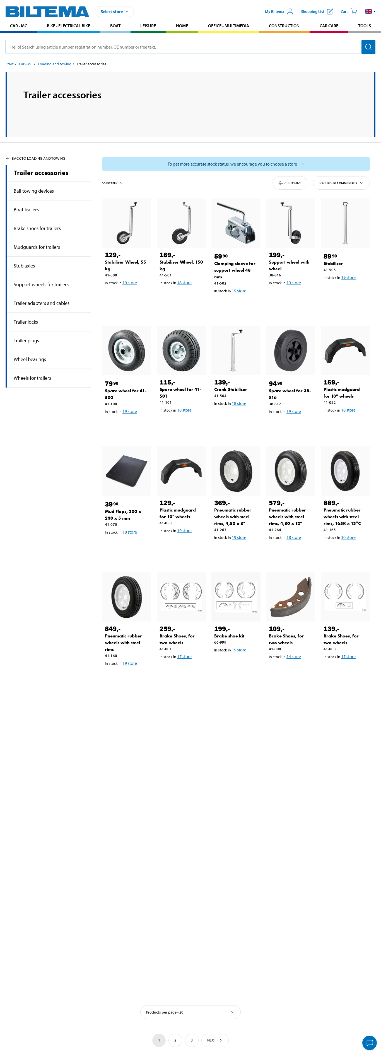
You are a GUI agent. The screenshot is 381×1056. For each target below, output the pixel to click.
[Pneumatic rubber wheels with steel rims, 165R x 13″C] (345, 471)
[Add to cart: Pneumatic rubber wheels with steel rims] (127, 677)
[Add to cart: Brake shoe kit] (237, 664)
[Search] (368, 47)
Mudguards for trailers (37, 247)
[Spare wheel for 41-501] (181, 350)
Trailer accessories (41, 172)
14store (293, 656)
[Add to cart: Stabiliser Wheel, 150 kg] (182, 297)
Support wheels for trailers (41, 284)
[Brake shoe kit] (236, 597)
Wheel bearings (30, 359)
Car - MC (18, 25)
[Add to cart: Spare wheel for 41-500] (127, 426)
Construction (284, 25)
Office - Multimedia (228, 25)
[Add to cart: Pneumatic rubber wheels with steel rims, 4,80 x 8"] (237, 551)
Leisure (148, 25)
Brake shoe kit (229, 636)
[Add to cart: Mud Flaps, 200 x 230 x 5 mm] (127, 546)
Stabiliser (333, 263)
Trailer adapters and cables (41, 303)
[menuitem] (18, 26)
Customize (293, 183)
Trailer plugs (26, 340)
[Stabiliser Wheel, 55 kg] (126, 223)
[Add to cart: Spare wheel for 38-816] (291, 426)
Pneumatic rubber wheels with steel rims (123, 642)
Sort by (338, 183)
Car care (329, 25)
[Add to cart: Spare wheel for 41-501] (182, 424)
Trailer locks (26, 322)
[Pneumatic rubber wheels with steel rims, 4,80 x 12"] (290, 471)
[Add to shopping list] (111, 297)
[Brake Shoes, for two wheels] (181, 597)
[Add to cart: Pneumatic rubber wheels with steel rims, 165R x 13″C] (346, 551)
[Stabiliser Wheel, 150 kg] (181, 223)
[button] (370, 11)
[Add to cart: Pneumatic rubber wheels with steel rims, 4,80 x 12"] (291, 551)
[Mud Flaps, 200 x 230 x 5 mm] (126, 471)
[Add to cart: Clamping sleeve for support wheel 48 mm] (237, 305)
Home (182, 25)
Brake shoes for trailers (37, 228)
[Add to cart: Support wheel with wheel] (291, 297)
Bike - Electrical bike (68, 25)
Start (10, 63)
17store (184, 656)
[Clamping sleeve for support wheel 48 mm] (236, 223)
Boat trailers (26, 209)
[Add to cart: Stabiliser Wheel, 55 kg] (127, 297)
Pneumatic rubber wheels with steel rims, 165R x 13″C (342, 516)
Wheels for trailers (32, 378)
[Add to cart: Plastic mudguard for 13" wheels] (346, 424)
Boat (115, 25)
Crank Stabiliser (230, 389)
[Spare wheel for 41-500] (126, 350)
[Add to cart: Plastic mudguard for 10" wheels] (182, 545)
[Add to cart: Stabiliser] (346, 291)
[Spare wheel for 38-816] (290, 350)
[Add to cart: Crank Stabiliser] (237, 417)
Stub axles (24, 265)
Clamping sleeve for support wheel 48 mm (234, 270)
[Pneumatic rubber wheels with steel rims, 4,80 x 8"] (236, 471)
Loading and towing (54, 63)
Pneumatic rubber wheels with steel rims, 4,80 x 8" (232, 516)
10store (348, 537)
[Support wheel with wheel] (290, 223)
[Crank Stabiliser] (236, 350)
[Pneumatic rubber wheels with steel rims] (126, 597)
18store (184, 282)
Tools (364, 25)
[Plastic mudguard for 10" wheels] (181, 471)
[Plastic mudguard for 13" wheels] (345, 350)
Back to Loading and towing (38, 158)
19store (129, 282)
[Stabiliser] (345, 223)
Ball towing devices (34, 191)
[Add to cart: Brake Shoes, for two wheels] (182, 671)
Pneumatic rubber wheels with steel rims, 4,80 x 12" (287, 516)
